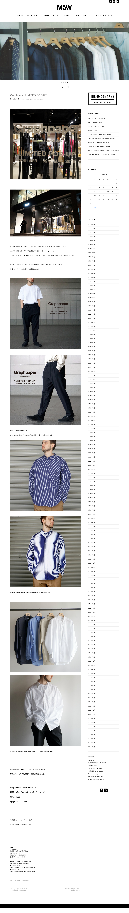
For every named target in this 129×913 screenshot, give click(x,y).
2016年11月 (91, 661)
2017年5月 (91, 636)
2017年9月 (91, 620)
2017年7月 (91, 628)
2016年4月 (91, 689)
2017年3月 (91, 645)
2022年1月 (91, 408)
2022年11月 (91, 375)
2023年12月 (92, 322)
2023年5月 (91, 351)
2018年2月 (91, 600)
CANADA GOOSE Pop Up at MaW (98, 142)
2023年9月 (91, 334)
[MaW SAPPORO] (64, 9)
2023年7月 (91, 342)
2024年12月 (92, 289)
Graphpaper (40, 99)
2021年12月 (92, 412)
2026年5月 (91, 232)
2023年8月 (91, 338)
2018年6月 (91, 583)
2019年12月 (92, 510)
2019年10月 (92, 518)
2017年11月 (91, 612)
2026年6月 (91, 228)
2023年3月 (91, 359)
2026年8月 (91, 224)
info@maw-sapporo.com (95, 776)
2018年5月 (91, 587)
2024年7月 (91, 302)
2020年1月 (91, 506)
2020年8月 (91, 477)
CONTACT (87, 16)
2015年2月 (91, 747)
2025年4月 (91, 277)
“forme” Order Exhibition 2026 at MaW (99, 134)
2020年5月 (91, 489)
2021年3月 (91, 449)
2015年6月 (91, 730)
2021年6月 (91, 436)
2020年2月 (91, 502)
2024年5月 (91, 310)
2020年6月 (91, 485)
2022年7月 (91, 391)
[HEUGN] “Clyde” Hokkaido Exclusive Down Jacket (103, 150)
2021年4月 (91, 445)
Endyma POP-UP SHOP (95, 130)
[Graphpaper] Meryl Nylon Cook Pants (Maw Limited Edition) (19, 889)
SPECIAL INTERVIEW (103, 16)
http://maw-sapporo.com (95, 774)
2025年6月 (91, 269)
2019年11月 (91, 514)
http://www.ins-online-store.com (19, 863)
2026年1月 (91, 244)
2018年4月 (91, 591)
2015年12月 (92, 706)
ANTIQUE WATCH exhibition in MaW (99, 146)
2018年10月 (92, 567)
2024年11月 (91, 293)
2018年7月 (91, 579)
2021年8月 (91, 428)
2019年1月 (91, 555)
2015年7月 (91, 726)
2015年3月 (91, 742)
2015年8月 (91, 722)
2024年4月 (91, 314)
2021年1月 (91, 457)
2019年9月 (91, 522)
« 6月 (95, 208)
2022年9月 (91, 383)
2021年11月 (91, 416)
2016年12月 (92, 657)
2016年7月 (91, 677)
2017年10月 (92, 616)
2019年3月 (91, 547)
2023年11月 (91, 326)
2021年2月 (91, 453)
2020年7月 (91, 481)
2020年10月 (92, 469)
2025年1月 (91, 285)
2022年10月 (92, 379)
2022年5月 (91, 395)
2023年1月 (91, 367)
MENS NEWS (25, 880)
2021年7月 (91, 432)
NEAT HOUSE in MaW (95, 122)
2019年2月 (91, 551)
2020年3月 (91, 498)
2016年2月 (91, 698)
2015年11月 (91, 710)
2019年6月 (91, 534)
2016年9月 (91, 669)
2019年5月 (91, 538)
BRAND (47, 16)
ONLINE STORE (33, 16)
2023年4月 (91, 355)
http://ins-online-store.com (96, 779)
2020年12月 (92, 461)
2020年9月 (91, 473)
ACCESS (66, 16)
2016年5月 (91, 685)
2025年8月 (91, 261)
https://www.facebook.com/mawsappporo (22, 871)
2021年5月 (91, 440)
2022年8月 (91, 387)
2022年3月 (91, 400)
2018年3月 (91, 596)
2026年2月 (91, 240)
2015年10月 (92, 714)
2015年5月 (91, 734)
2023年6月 (91, 347)
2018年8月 (91, 575)
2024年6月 (91, 306)
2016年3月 (91, 694)
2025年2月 (91, 281)
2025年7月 (91, 265)
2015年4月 (91, 738)
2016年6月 (91, 681)
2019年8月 (91, 526)
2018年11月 (91, 563)
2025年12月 (92, 248)
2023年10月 (92, 330)
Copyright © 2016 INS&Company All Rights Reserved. (97, 905)
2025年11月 (91, 253)
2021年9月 (91, 424)
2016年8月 (91, 673)
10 (90, 191)
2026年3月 (91, 236)
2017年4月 (91, 640)
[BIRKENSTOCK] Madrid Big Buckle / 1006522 (72, 889)
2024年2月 (91, 318)
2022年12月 (92, 371)
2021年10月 (92, 420)
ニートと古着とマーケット (96, 126)
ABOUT (76, 16)
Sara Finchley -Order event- (96, 118)
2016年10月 (92, 665)
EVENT (56, 16)
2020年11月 (91, 465)
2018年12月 (92, 559)
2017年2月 (91, 649)
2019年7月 (91, 530)
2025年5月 (91, 273)
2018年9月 (91, 571)
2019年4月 (91, 542)
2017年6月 (91, 632)
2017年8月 (91, 624)
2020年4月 (91, 493)
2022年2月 (91, 404)
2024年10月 (92, 298)
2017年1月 (91, 653)
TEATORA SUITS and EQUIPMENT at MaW (101, 138)
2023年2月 (91, 363)
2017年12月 (92, 608)
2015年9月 (91, 718)
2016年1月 (91, 702)
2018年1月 (91, 604)
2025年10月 (92, 257)
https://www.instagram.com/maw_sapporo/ (23, 867)
